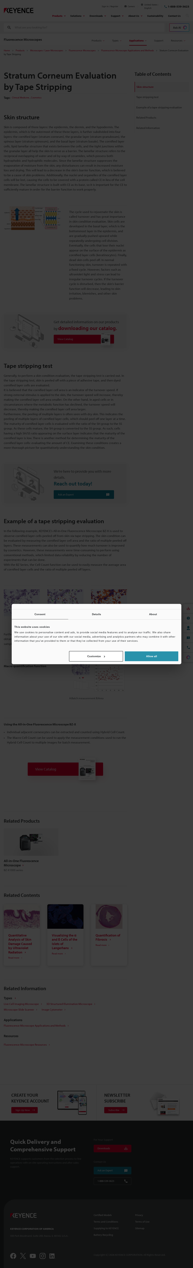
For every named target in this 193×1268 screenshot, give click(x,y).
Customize (94, 656)
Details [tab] (96, 614)
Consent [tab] (40, 614)
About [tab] (153, 614)
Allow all (151, 656)
